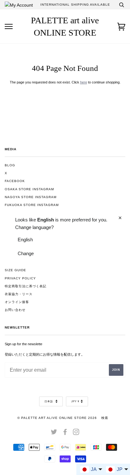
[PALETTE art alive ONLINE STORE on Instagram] (76, 433)
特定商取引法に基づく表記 (25, 286)
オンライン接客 (17, 302)
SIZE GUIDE (15, 270)
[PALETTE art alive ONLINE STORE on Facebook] (65, 433)
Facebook (15, 181)
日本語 (49, 401)
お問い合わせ (15, 310)
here (83, 82)
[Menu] (9, 27)
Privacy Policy (20, 278)
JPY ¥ (75, 401)
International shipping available (75, 4)
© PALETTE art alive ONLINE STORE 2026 (57, 418)
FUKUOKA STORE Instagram (32, 205)
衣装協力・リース (18, 294)
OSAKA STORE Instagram (29, 189)
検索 (104, 418)
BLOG (10, 165)
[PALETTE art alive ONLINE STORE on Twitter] (54, 433)
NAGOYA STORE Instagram (30, 197)
